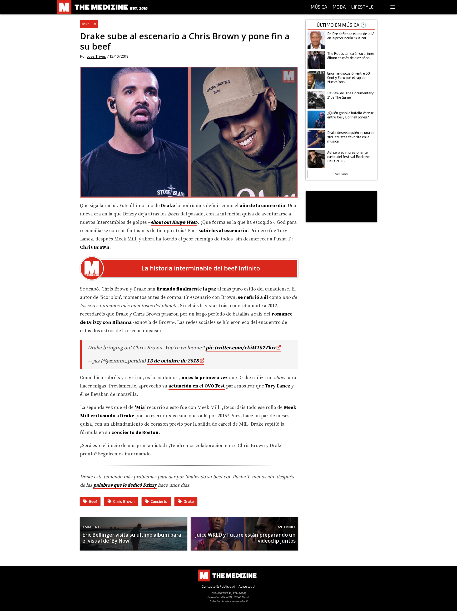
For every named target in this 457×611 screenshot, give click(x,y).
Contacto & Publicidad (218, 586)
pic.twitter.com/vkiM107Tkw (240, 348)
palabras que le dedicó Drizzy (125, 485)
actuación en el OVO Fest (197, 386)
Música (89, 23)
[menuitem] (319, 7)
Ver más (341, 174)
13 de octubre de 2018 (173, 361)
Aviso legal (246, 586)
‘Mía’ (140, 408)
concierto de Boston (135, 433)
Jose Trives (96, 56)
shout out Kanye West (174, 222)
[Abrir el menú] (393, 7)
